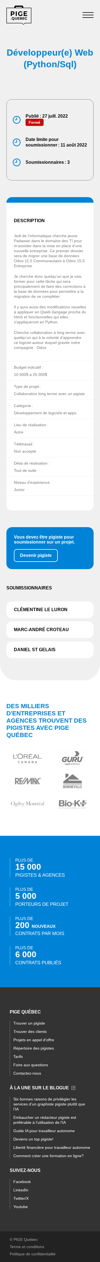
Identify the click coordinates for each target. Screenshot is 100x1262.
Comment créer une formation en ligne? (48, 1156)
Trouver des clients (30, 1031)
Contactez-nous (27, 1073)
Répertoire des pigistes (33, 1048)
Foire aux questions (30, 1065)
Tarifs (18, 1056)
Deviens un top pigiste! (33, 1139)
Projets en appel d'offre (33, 1040)
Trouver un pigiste (29, 1023)
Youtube (20, 1206)
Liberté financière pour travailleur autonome (51, 1147)
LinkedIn (20, 1190)
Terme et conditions (27, 1247)
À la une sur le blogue (39, 1087)
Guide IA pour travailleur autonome (44, 1131)
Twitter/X (21, 1198)
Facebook (22, 1181)
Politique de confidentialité (33, 1254)
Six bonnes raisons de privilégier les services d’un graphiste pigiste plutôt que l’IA (49, 1104)
